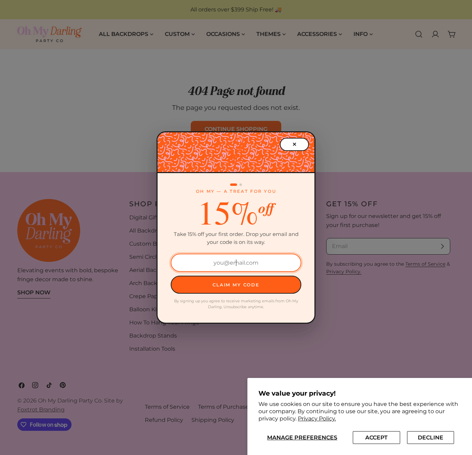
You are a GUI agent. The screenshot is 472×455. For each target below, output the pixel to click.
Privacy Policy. (317, 418)
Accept (376, 437)
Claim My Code (236, 284)
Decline (430, 437)
